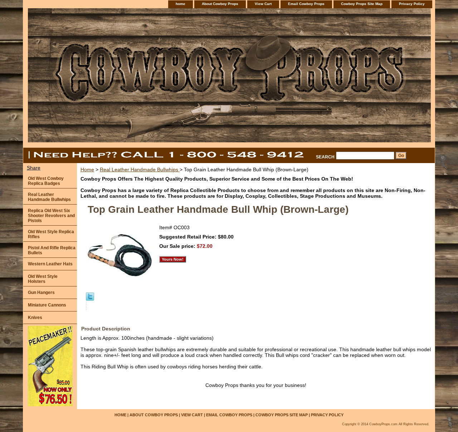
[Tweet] (90, 299)
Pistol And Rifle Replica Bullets (51, 250)
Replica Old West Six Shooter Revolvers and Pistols (51, 215)
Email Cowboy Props (306, 4)
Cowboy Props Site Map (362, 4)
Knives (35, 317)
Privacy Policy (412, 4)
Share (33, 168)
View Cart (263, 4)
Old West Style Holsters (43, 279)
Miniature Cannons (47, 305)
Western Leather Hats (50, 263)
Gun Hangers (41, 292)
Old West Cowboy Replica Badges (46, 181)
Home (87, 169)
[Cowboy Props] (112, 78)
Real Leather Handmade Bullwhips (140, 169)
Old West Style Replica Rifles (51, 234)
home (180, 4)
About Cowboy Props (220, 4)
